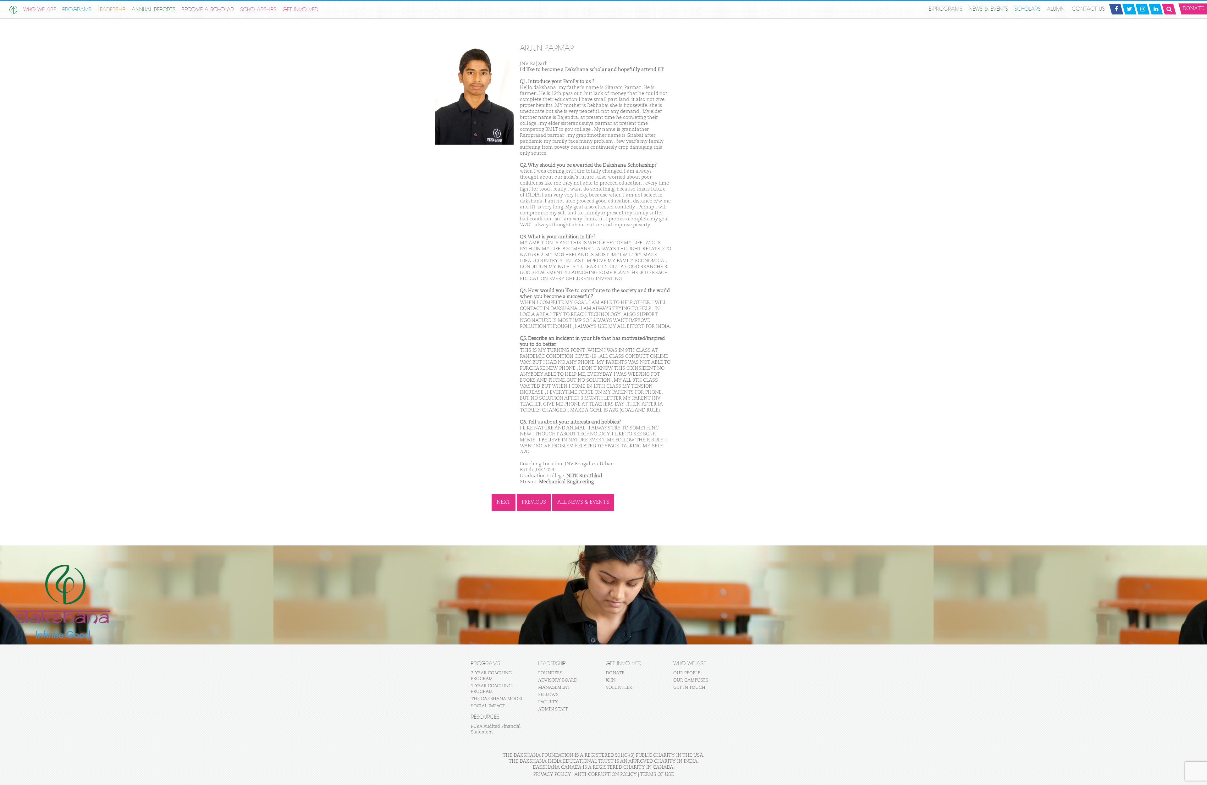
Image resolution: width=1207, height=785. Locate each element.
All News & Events (583, 502)
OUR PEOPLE (686, 673)
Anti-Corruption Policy (605, 774)
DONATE (615, 673)
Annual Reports (153, 9)
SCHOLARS (1027, 9)
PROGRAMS (76, 9)
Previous (534, 502)
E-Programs (945, 9)
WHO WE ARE (39, 9)
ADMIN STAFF (553, 709)
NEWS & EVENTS (988, 9)
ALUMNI (1056, 9)
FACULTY (548, 702)
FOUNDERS (550, 673)
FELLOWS (548, 695)
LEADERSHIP (111, 9)
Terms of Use (657, 774)
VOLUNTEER (619, 687)
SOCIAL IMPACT (488, 706)
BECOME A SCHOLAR (208, 9)
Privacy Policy (552, 774)
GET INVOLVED (300, 9)
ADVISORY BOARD (557, 680)
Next (503, 502)
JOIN (610, 680)
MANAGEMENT (554, 687)
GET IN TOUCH (689, 687)
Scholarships (258, 9)
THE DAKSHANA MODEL (497, 699)
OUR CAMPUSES (690, 680)
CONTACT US (1088, 9)
